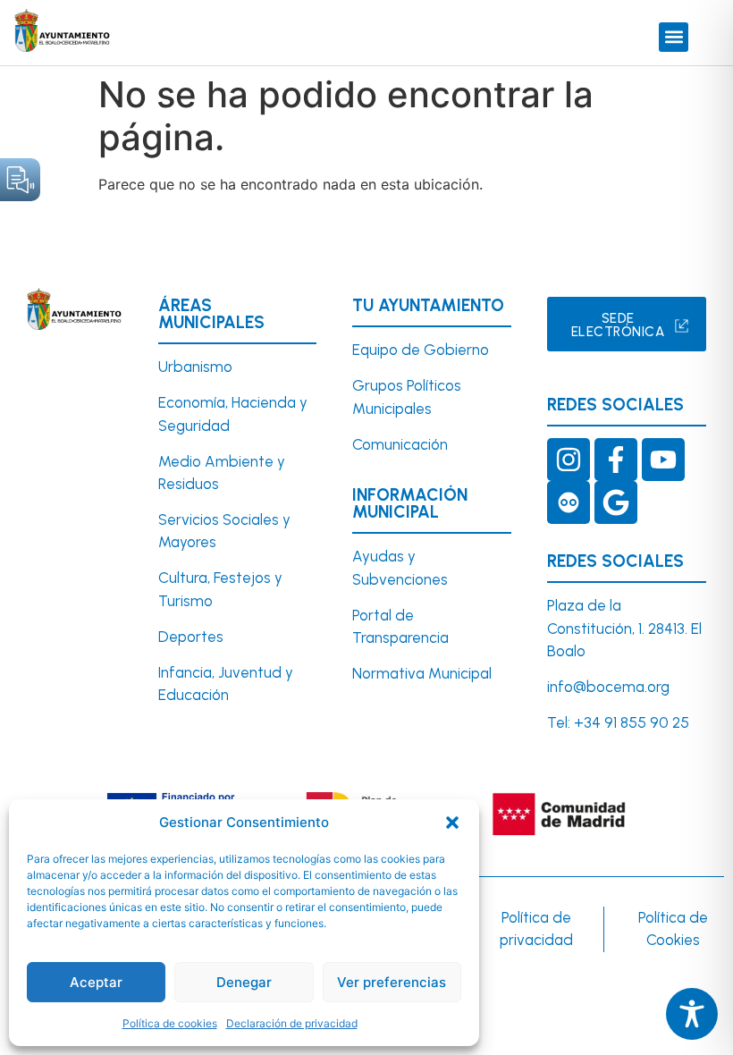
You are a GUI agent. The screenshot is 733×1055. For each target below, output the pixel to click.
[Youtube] (663, 459)
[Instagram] (568, 459)
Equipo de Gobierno (420, 350)
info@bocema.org (608, 687)
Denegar (244, 982)
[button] (452, 822)
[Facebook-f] (615, 459)
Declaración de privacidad (292, 1023)
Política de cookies (169, 1023)
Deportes (190, 637)
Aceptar (96, 982)
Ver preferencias (391, 982)
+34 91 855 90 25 (631, 722)
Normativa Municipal (422, 673)
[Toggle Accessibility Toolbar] (692, 1014)
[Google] (615, 502)
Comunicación (400, 444)
